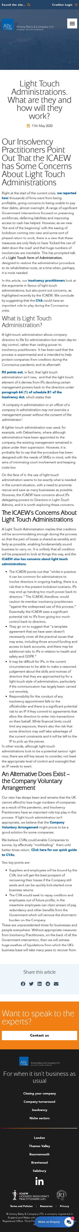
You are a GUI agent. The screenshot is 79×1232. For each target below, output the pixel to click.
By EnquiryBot (58, 1221)
